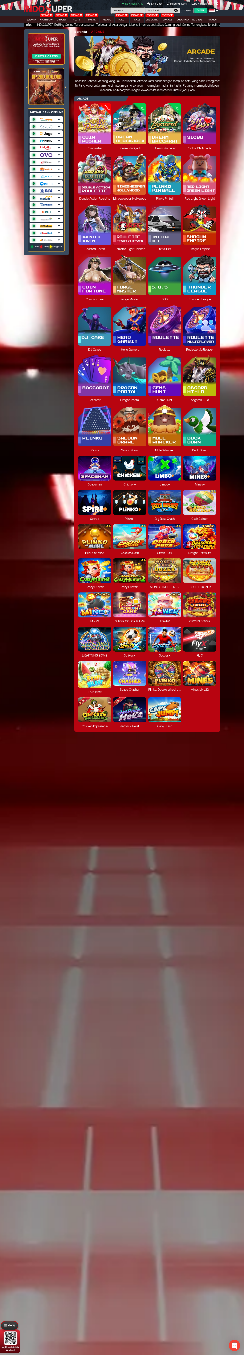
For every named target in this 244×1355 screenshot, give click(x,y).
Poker (122, 19)
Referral (197, 19)
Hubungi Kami (178, 3)
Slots (76, 19)
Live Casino (152, 19)
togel (137, 19)
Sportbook (46, 19)
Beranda (31, 19)
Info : (29, 25)
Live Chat (156, 3)
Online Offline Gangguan (47, 246)
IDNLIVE (92, 19)
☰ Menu (9, 1325)
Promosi (212, 19)
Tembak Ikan (182, 19)
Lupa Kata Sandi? (201, 3)
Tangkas (167, 19)
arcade (107, 19)
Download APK (133, 3)
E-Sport (61, 19)
